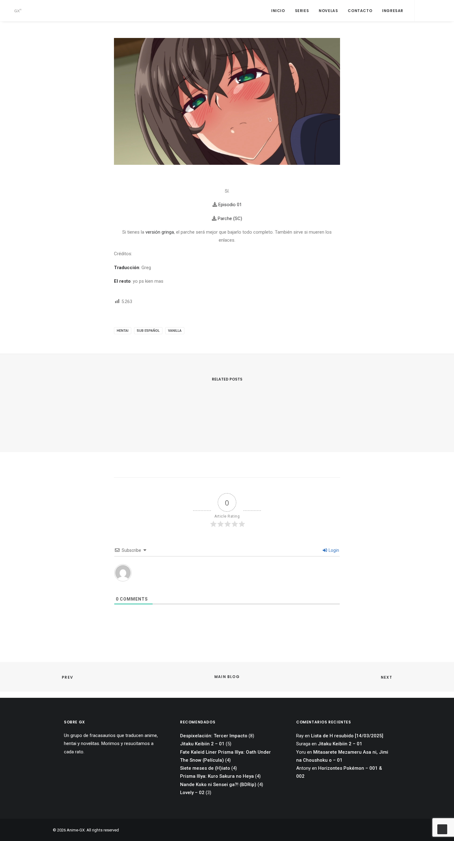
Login (333, 550)
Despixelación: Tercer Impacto (213, 736)
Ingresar (392, 10)
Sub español (148, 331)
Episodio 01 (230, 204)
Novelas (328, 10)
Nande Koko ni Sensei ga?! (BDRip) (218, 784)
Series (302, 10)
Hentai (122, 331)
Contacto (360, 10)
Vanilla (175, 331)
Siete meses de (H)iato (205, 768)
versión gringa (159, 232)
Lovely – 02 (192, 792)
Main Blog (227, 676)
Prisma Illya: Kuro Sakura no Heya (217, 776)
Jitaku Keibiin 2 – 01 (202, 744)
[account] (439, 10)
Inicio (278, 10)
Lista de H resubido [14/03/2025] (347, 736)
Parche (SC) (230, 218)
